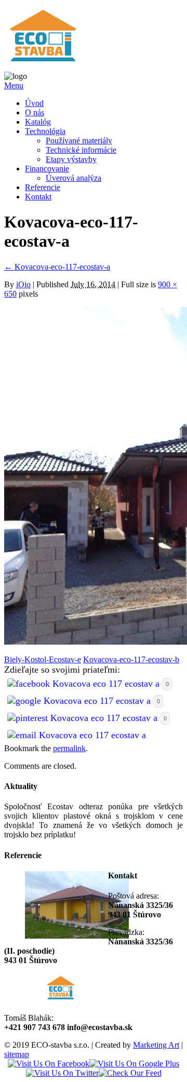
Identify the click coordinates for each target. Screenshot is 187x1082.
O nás (34, 112)
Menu (13, 85)
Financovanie (47, 168)
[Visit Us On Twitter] (62, 1072)
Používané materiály (79, 140)
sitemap (16, 1054)
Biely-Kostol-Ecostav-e (42, 659)
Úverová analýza (73, 177)
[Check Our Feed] (130, 1072)
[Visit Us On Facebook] (48, 1063)
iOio (23, 284)
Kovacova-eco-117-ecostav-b (131, 659)
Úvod (34, 103)
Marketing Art (156, 1044)
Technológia (45, 131)
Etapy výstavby (71, 159)
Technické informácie (81, 149)
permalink (69, 748)
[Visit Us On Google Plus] (134, 1063)
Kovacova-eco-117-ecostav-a (57, 266)
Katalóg (38, 121)
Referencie (42, 187)
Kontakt (38, 196)
